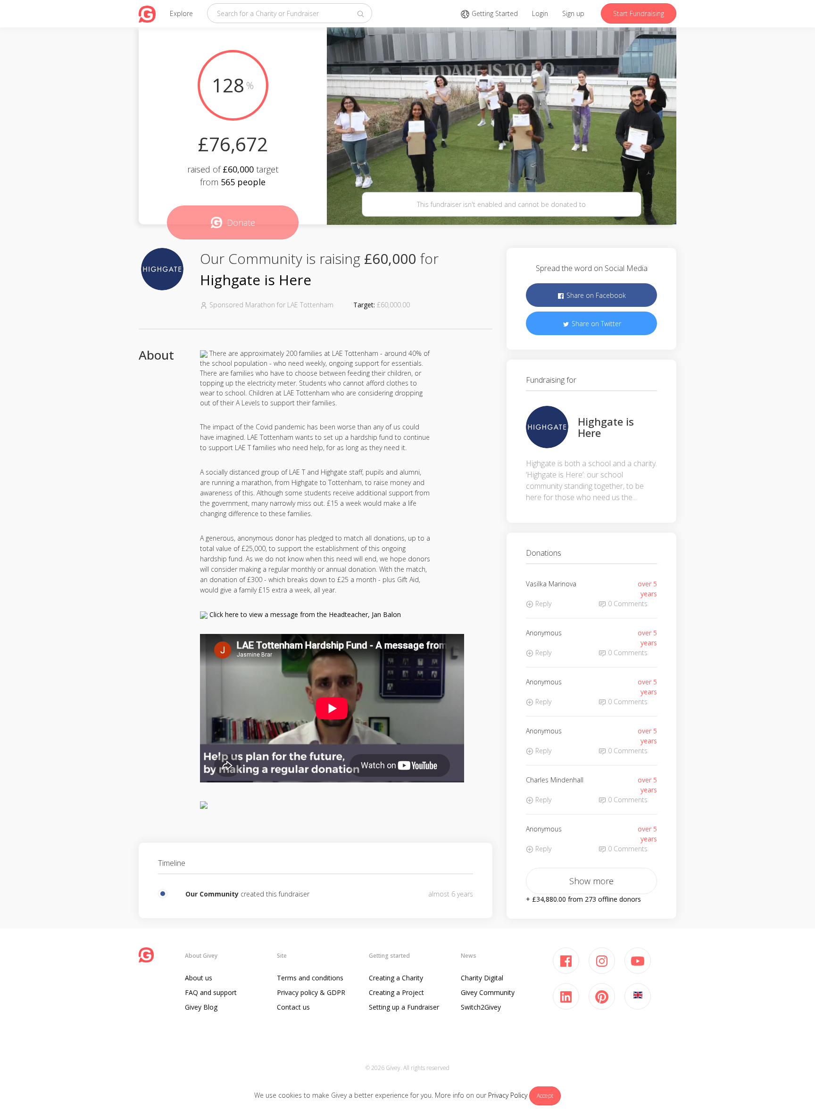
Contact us (293, 1007)
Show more (591, 881)
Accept (545, 1096)
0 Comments (627, 603)
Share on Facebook (595, 295)
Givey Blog (201, 1007)
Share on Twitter (595, 323)
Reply (542, 603)
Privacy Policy (507, 1095)
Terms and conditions (310, 977)
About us (198, 977)
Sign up (573, 13)
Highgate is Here (255, 279)
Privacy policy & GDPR (311, 992)
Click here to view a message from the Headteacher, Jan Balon (305, 614)
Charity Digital (482, 977)
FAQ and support (211, 992)
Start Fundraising (638, 13)
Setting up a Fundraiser (404, 1007)
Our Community (212, 893)
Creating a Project (396, 992)
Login (540, 13)
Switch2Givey (481, 1007)
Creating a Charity (396, 977)
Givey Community (488, 992)
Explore (181, 13)
